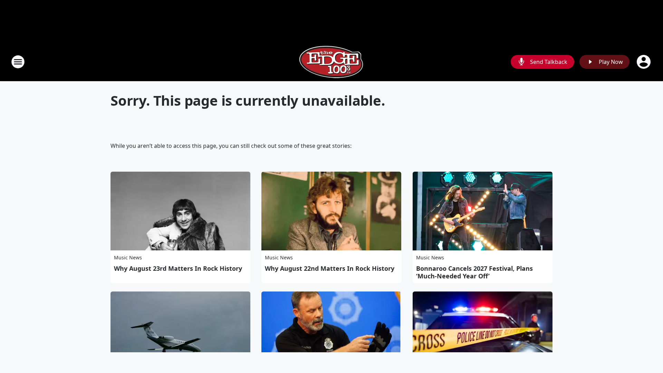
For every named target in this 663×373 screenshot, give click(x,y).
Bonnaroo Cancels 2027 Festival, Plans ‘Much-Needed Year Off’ (474, 272)
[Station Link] (331, 62)
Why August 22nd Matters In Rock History (329, 268)
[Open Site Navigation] (18, 62)
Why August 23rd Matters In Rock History (178, 268)
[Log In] (644, 62)
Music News (128, 257)
